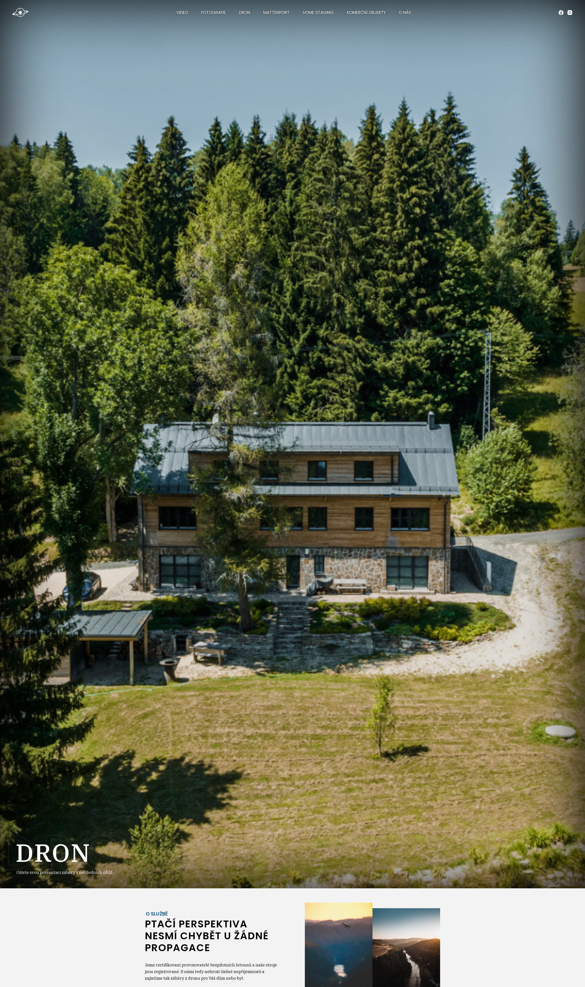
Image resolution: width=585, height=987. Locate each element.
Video (182, 12)
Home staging (318, 12)
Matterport (276, 12)
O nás (405, 12)
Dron (244, 12)
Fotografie (213, 12)
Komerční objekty (366, 12)
